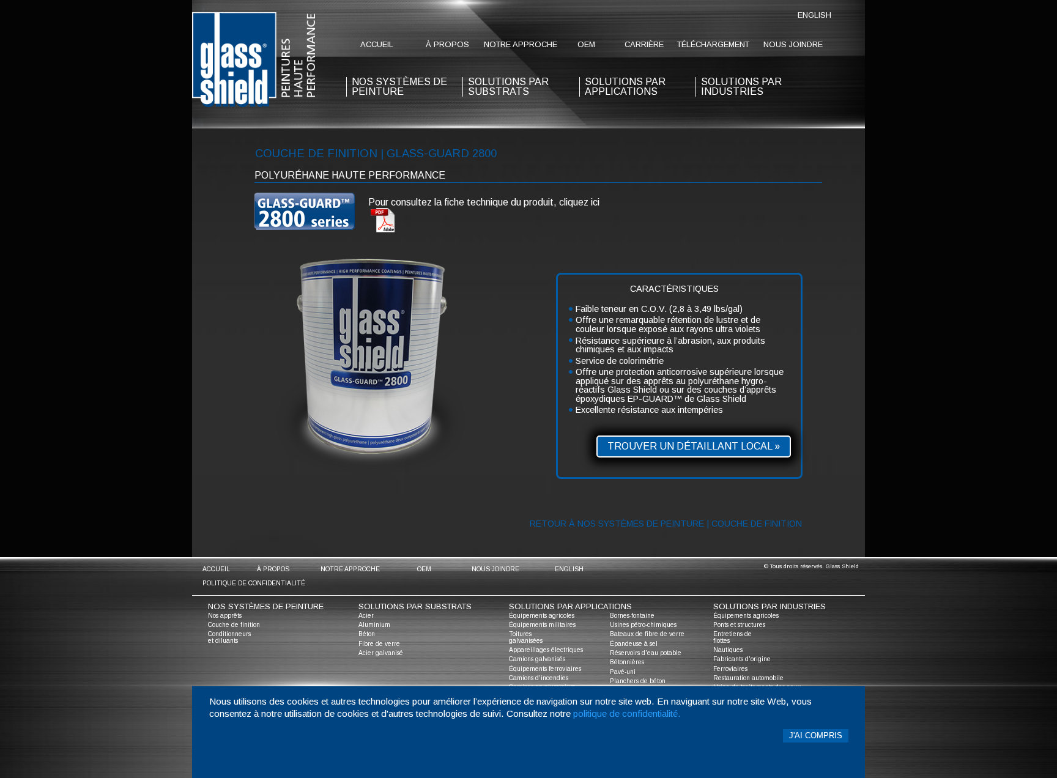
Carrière (644, 44)
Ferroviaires (730, 668)
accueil (376, 44)
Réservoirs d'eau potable (645, 653)
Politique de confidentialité (253, 583)
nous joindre (793, 44)
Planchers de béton (638, 681)
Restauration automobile (748, 678)
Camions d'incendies (538, 678)
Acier (366, 615)
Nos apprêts (225, 615)
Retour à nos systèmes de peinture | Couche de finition (666, 523)
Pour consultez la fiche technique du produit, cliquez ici (483, 202)
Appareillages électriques (546, 649)
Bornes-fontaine (632, 615)
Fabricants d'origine (742, 659)
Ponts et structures (739, 624)
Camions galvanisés (537, 659)
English (814, 15)
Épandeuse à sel (634, 643)
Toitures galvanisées (526, 637)
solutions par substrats (508, 86)
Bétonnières (627, 662)
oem (586, 44)
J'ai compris (815, 735)
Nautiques (728, 649)
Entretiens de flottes (732, 637)
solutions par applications (625, 86)
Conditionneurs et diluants (229, 637)
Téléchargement (713, 44)
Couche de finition (234, 624)
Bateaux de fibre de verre (647, 634)
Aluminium (374, 624)
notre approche (520, 44)
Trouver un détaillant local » (693, 446)
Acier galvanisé (380, 653)
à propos (447, 44)
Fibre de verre (379, 643)
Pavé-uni (623, 672)
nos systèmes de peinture (399, 86)
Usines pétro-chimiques (643, 624)
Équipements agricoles (541, 615)
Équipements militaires (542, 624)
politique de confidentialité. (627, 713)
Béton (366, 634)
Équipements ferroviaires (545, 668)
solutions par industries (741, 86)
